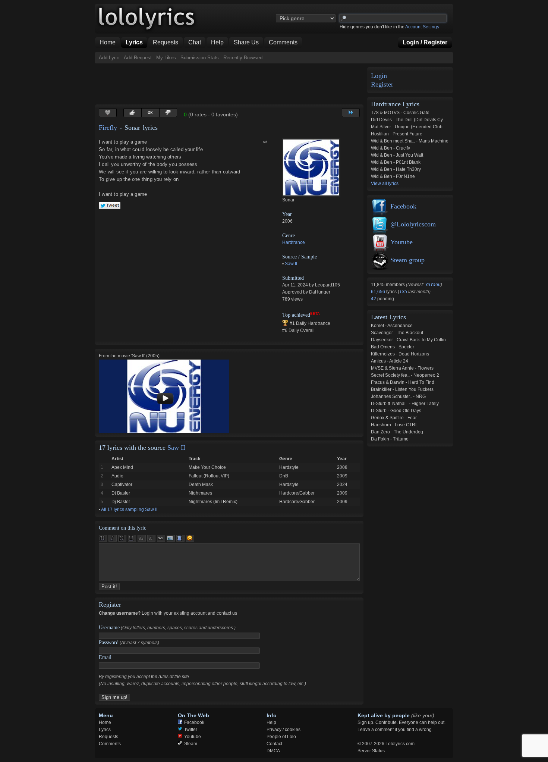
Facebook (403, 206)
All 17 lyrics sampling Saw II (129, 509)
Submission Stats (199, 57)
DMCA (273, 750)
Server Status (371, 750)
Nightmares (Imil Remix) (213, 501)
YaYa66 (433, 284)
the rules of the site (170, 676)
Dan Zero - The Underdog (397, 432)
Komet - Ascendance (392, 325)
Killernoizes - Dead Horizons (400, 354)
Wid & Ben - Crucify (390, 148)
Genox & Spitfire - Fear (394, 417)
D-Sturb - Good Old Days (396, 410)
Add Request (138, 57)
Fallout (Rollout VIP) (209, 476)
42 (374, 298)
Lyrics (105, 729)
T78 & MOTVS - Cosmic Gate (400, 112)
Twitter (190, 729)
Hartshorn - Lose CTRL (394, 424)
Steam (190, 743)
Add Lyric (109, 57)
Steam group (407, 260)
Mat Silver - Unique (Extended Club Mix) (411, 126)
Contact (274, 743)
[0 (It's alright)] (150, 112)
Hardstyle (289, 467)
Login (379, 75)
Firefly (108, 127)
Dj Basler (120, 493)
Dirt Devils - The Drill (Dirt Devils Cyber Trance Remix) (426, 119)
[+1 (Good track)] (132, 112)
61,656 (378, 291)
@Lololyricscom (413, 224)
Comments (110, 743)
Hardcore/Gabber (297, 493)
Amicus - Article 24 (389, 361)
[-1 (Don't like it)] (168, 112)
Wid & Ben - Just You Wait (397, 155)
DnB (283, 476)
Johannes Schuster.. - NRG (398, 396)
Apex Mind (122, 467)
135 (403, 291)
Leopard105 (327, 285)
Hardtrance (293, 242)
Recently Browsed (242, 57)
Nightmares (200, 493)
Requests (108, 736)
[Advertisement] (230, 84)
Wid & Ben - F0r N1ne (393, 176)
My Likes (166, 57)
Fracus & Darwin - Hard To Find (402, 382)
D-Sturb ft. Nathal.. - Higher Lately (405, 403)
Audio (117, 476)
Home (105, 722)
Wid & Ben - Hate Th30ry (396, 169)
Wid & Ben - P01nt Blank (396, 162)
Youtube (401, 242)
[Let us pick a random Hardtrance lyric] (351, 112)
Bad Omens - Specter (392, 346)
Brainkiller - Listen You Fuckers (402, 389)
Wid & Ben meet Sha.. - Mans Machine (409, 141)
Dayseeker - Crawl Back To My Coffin (408, 339)
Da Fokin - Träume (390, 439)
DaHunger (319, 292)
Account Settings (422, 26)
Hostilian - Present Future (396, 134)
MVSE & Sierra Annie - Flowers (402, 368)
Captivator (121, 484)
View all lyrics (385, 183)
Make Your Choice (207, 467)
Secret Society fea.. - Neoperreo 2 (405, 375)
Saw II (291, 263)
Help (271, 722)
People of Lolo (281, 736)
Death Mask (201, 484)
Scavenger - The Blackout (397, 332)
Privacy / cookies (283, 729)
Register (382, 84)
